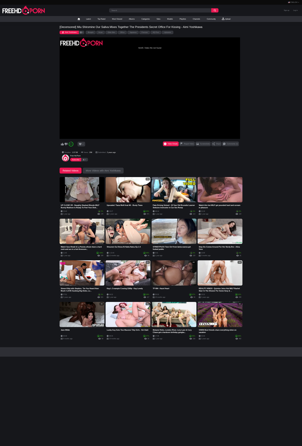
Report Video (189, 144)
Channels (196, 19)
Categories (145, 19)
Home (79, 19)
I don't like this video (65, 144)
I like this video (62, 144)
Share (218, 144)
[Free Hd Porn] (65, 158)
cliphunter (167, 32)
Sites (158, 19)
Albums (132, 19)
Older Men (111, 32)
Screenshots (205, 144)
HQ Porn (156, 32)
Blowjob (90, 32)
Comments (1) (232, 144)
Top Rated (101, 19)
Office (122, 32)
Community (211, 19)
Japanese (133, 32)
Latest (88, 19)
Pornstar (145, 32)
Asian (101, 32)
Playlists (183, 19)
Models (170, 19)
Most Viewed (117, 19)
